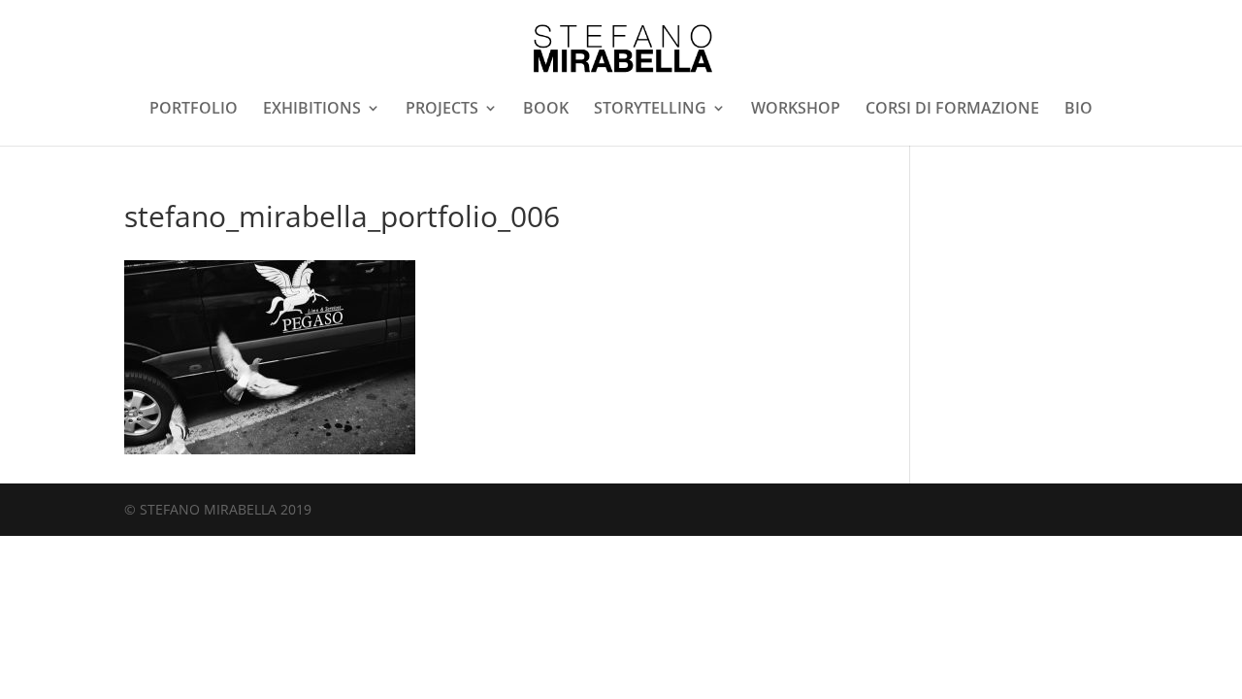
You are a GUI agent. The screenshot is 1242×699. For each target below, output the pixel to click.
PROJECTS (442, 109)
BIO (1078, 109)
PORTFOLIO (193, 109)
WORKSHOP (795, 109)
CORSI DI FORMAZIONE (952, 109)
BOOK (546, 109)
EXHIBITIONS (312, 109)
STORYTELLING (650, 109)
